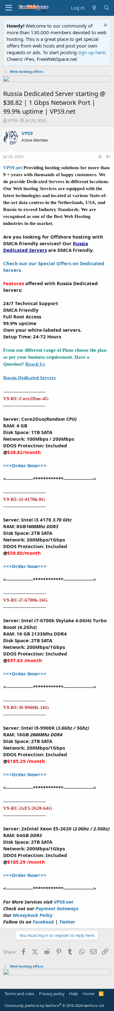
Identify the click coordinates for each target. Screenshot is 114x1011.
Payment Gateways (57, 908)
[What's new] (94, 8)
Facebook (44, 921)
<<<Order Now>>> (25, 465)
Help (73, 993)
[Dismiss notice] (104, 25)
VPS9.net (12, 167)
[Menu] (8, 8)
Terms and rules (19, 993)
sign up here (91, 52)
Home (88, 993)
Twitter (67, 921)
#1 (108, 156)
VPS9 (12, 120)
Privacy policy (52, 993)
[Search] (106, 8)
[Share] (100, 157)
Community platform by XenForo (54, 1005)
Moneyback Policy (33, 915)
